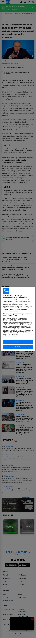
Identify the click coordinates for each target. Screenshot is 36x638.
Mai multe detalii (13, 311)
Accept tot (18, 346)
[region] (18, 319)
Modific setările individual (18, 342)
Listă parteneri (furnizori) (10, 336)
